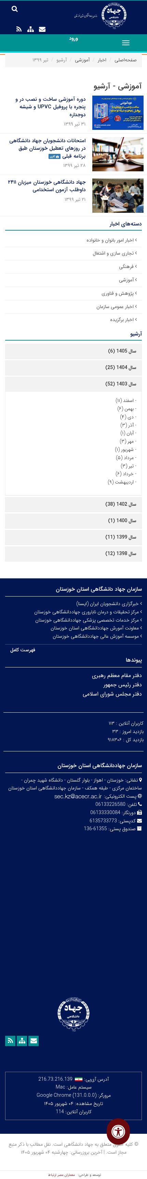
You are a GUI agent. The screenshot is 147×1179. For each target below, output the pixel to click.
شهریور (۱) (124, 449)
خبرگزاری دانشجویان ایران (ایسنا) (108, 603)
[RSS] (19, 29)
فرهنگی (126, 266)
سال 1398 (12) (120, 553)
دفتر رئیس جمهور (123, 684)
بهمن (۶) (125, 409)
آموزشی (82, 60)
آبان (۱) (127, 433)
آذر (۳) (127, 425)
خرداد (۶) (125, 474)
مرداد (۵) (125, 458)
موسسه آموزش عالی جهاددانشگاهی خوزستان (96, 636)
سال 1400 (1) (122, 521)
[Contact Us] (42, 29)
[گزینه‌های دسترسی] (118, 1131)
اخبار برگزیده (122, 319)
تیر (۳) (127, 466)
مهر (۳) (127, 441)
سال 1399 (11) (120, 537)
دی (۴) (127, 417)
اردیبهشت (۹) (121, 482)
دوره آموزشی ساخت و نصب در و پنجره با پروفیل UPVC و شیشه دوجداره (50, 107)
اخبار (102, 60)
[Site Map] (30, 29)
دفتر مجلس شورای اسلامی (112, 694)
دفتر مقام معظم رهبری (117, 675)
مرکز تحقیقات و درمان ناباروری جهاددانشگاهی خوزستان (87, 612)
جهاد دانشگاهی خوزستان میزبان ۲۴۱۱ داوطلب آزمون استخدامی (46, 186)
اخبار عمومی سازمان (115, 306)
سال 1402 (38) (120, 504)
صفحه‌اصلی (126, 60)
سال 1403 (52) (120, 384)
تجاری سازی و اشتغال (113, 253)
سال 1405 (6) (122, 351)
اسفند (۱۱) (125, 400)
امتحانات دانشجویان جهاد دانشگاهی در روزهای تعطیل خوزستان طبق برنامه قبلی (47, 148)
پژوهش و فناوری (118, 293)
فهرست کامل (22, 650)
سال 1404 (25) (120, 367)
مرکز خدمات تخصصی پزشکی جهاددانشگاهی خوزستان (87, 620)
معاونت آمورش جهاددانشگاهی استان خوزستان (95, 628)
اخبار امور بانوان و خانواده (110, 240)
